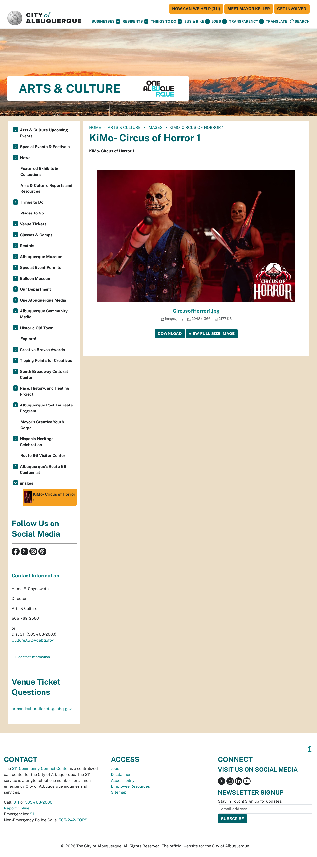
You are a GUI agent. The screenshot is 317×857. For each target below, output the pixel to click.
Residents (133, 21)
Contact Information (35, 576)
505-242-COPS (73, 820)
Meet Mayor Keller (248, 8)
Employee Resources (130, 786)
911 (33, 814)
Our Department (35, 289)
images (155, 127)
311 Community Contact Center (40, 768)
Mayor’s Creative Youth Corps (42, 425)
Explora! (28, 338)
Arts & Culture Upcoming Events (44, 133)
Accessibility (123, 780)
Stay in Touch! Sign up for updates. (250, 801)
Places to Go (32, 213)
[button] (276, 21)
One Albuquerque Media (43, 300)
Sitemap (119, 792)
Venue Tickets (33, 224)
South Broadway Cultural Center (44, 374)
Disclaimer (121, 774)
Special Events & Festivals (45, 146)
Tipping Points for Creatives (46, 360)
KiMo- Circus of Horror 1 (54, 497)
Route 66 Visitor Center (42, 455)
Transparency (243, 21)
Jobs (216, 21)
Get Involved (291, 8)
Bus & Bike (194, 21)
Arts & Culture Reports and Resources (46, 188)
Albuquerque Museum (41, 256)
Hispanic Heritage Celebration (36, 441)
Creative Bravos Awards (42, 349)
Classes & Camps (36, 235)
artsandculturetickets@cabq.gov (42, 708)
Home (95, 127)
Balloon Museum (35, 278)
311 (16, 802)
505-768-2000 (38, 802)
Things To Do (163, 21)
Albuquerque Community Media (44, 314)
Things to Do (31, 202)
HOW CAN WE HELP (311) (196, 8)
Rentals (27, 245)
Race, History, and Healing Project (44, 391)
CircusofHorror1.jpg (196, 311)
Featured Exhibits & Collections (39, 171)
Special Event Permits (40, 267)
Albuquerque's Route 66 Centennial (43, 469)
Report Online (16, 808)
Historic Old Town (36, 328)
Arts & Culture (124, 127)
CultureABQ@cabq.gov (33, 640)
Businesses (103, 21)
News (25, 157)
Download (170, 333)
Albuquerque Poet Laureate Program (46, 408)
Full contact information (31, 657)
